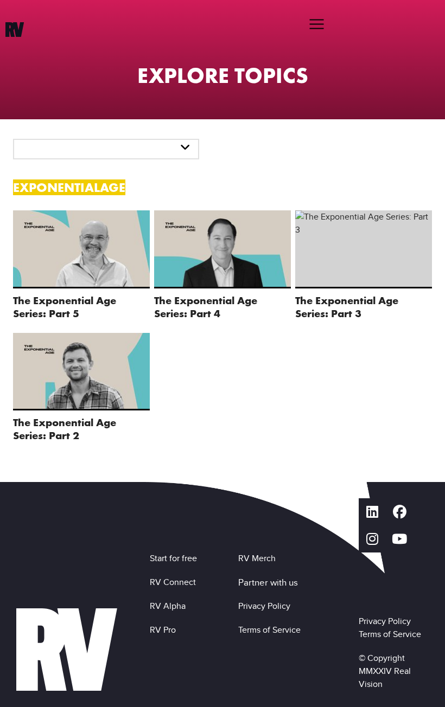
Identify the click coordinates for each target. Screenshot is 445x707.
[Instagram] (372, 538)
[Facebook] (399, 511)
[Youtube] (399, 538)
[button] (316, 24)
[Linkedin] (372, 511)
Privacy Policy (266, 606)
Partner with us (268, 582)
